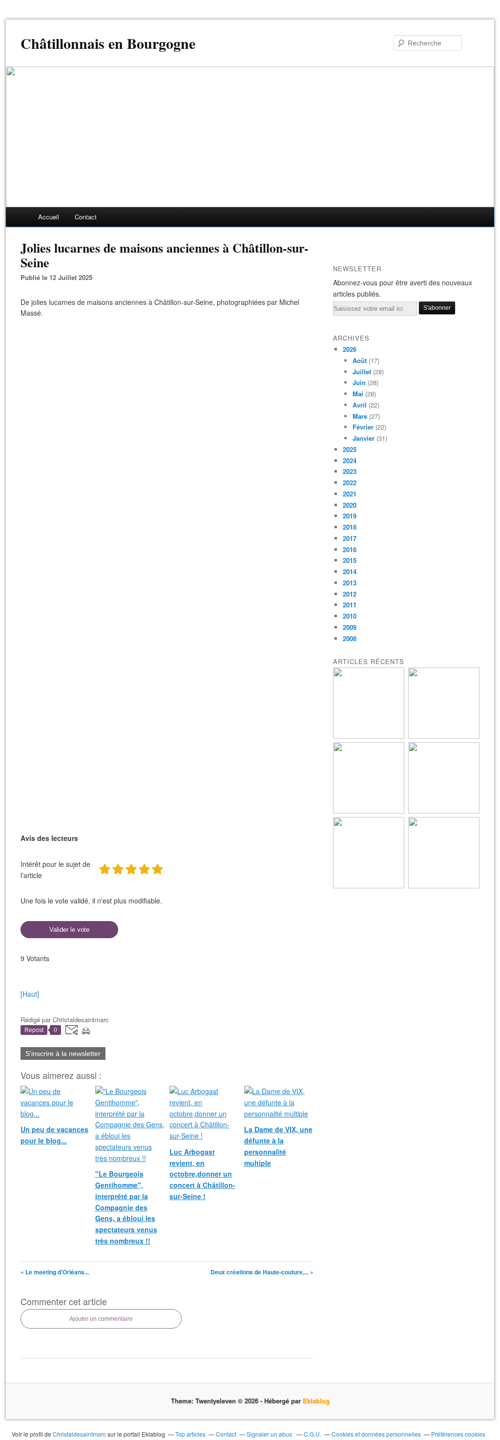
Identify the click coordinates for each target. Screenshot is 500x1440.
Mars (360, 416)
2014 (349, 571)
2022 (349, 482)
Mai (358, 393)
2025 (349, 449)
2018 (349, 527)
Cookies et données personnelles (376, 1434)
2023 (349, 471)
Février (363, 426)
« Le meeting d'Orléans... (55, 1272)
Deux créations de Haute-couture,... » (261, 1272)
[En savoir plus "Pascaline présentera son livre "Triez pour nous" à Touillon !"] (368, 885)
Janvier (364, 438)
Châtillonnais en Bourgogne (108, 43)
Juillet (362, 371)
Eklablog (316, 1400)
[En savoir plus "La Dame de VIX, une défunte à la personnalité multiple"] (443, 811)
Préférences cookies (458, 1434)
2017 (349, 538)
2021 (349, 493)
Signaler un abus (270, 1434)
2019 (349, 515)
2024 (349, 460)
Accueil (48, 216)
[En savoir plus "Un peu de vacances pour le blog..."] (368, 736)
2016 (349, 549)
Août (360, 360)
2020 (349, 505)
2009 (349, 627)
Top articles (190, 1434)
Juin (359, 382)
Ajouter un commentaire (101, 1318)
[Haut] (30, 994)
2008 (349, 638)
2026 (349, 349)
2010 (349, 616)
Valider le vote (69, 929)
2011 (349, 604)
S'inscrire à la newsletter (63, 1053)
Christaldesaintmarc (79, 1434)
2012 (349, 594)
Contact (86, 216)
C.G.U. (312, 1434)
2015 (349, 560)
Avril (360, 404)
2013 (349, 582)
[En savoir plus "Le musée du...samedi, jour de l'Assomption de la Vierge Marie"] (443, 885)
